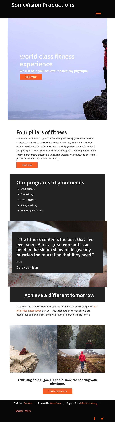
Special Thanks (23, 411)
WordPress (55, 403)
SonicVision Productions (42, 4)
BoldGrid (28, 403)
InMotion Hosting (88, 403)
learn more (31, 77)
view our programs (57, 391)
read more (27, 165)
